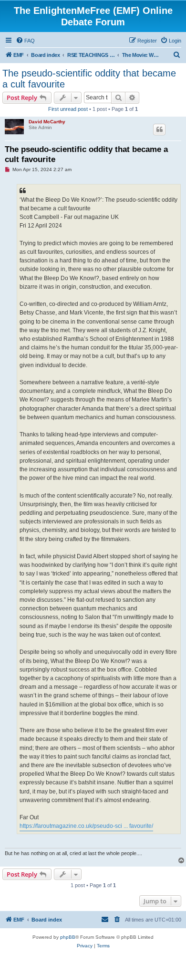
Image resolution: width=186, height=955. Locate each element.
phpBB (67, 937)
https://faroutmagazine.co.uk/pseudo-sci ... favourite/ (86, 826)
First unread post (68, 109)
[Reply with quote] (159, 129)
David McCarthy (47, 121)
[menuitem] (25, 40)
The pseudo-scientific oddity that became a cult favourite (89, 78)
